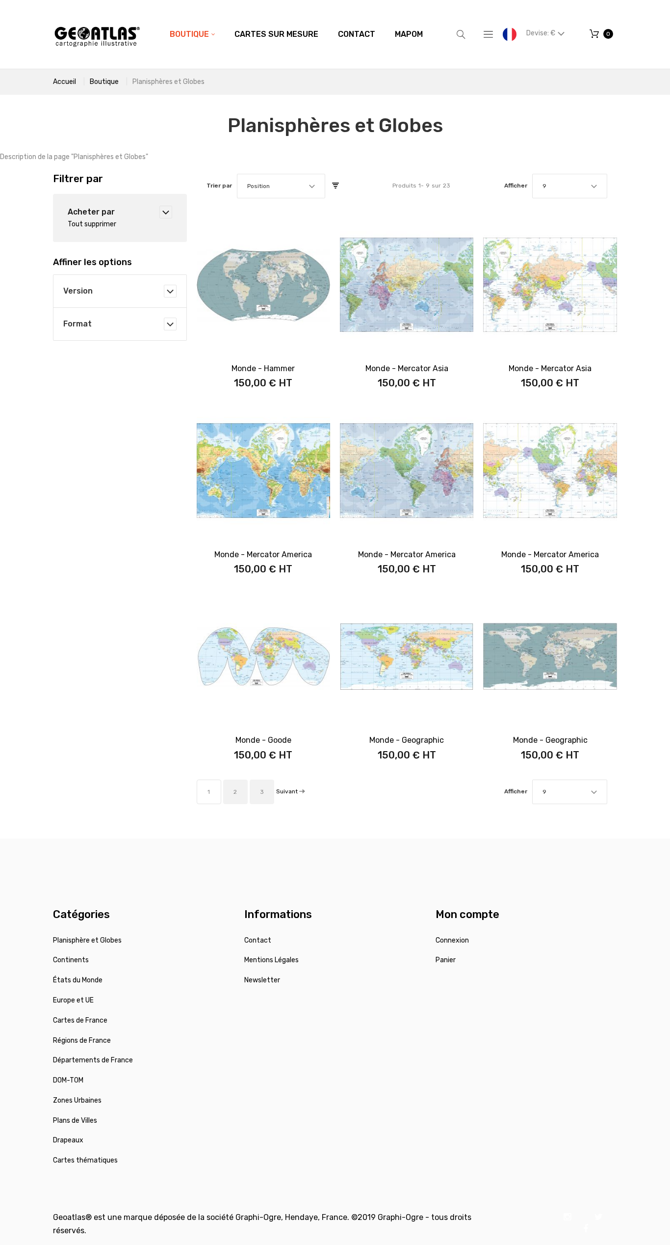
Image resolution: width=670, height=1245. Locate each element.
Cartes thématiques (85, 1160)
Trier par (219, 185)
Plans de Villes (75, 1120)
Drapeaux (68, 1140)
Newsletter (262, 980)
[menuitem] (192, 34)
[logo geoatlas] (97, 34)
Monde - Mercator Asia (406, 368)
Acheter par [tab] (91, 212)
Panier (446, 960)
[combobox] (281, 186)
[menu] (296, 34)
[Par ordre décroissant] (335, 186)
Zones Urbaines (77, 1100)
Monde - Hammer (263, 368)
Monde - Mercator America (263, 554)
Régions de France (82, 1040)
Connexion (452, 940)
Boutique (104, 82)
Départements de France (93, 1060)
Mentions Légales (271, 960)
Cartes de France (80, 1020)
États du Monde (78, 980)
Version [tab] (78, 291)
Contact (257, 940)
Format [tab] (77, 323)
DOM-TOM (68, 1080)
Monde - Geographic (406, 740)
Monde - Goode (263, 740)
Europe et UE (73, 1000)
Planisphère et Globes (87, 940)
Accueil (64, 82)
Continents (71, 960)
